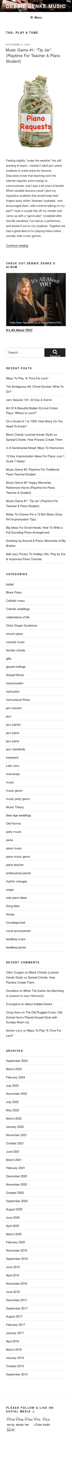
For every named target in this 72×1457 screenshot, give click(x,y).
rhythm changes (16, 881)
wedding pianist (16, 947)
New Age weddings (18, 815)
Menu (38, 17)
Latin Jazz (12, 765)
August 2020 (14, 1209)
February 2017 (15, 1324)
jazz (8, 716)
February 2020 (15, 1242)
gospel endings (16, 666)
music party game (18, 799)
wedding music (16, 939)
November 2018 (16, 1283)
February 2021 (15, 1168)
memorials (13, 774)
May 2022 (12, 1110)
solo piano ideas (16, 897)
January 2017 (15, 1333)
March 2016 (14, 1349)
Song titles (13, 906)
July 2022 (12, 1102)
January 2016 (15, 1357)
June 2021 (13, 1151)
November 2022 (16, 1093)
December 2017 (16, 1300)
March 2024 (14, 1069)
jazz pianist (13, 724)
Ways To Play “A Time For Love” (27, 378)
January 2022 (15, 1126)
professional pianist (18, 873)
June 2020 (13, 1217)
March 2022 (14, 1118)
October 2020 (15, 1192)
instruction (12, 691)
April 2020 (12, 1226)
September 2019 (17, 1258)
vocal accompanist (18, 930)
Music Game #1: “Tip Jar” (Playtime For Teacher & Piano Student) (33, 55)
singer (10, 889)
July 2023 (12, 1085)
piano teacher (15, 864)
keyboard (12, 757)
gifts (8, 658)
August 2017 (14, 1316)
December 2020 (16, 1176)
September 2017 (17, 1308)
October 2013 (15, 1366)
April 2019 (12, 1275)
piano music (14, 848)
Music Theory (15, 807)
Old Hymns (13, 823)
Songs (10, 914)
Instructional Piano (18, 699)
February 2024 (15, 1077)
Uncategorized (15, 922)
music (10, 782)
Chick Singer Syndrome (21, 625)
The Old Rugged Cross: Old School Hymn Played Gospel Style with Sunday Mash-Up (34, 1017)
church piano (14, 633)
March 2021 (14, 1160)
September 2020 (17, 1201)
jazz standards (15, 749)
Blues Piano (14, 592)
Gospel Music (15, 675)
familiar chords (15, 650)
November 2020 (16, 1184)
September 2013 (17, 1374)
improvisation (14, 683)
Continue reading (17, 245)
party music (13, 831)
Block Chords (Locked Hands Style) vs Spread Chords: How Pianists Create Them (32, 977)
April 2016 (12, 1341)
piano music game (18, 856)
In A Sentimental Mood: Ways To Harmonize (35, 448)
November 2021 (16, 1135)
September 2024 (17, 1060)
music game (14, 790)
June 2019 (13, 1267)
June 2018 (13, 1292)
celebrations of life (17, 617)
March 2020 (14, 1234)
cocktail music (15, 642)
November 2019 (16, 1250)
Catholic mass (15, 600)
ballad (10, 584)
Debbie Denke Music (36, 6)
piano (9, 840)
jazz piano (12, 733)
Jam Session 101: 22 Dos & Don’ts (29, 400)
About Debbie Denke (38, 1004)
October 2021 (15, 1143)
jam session (14, 708)
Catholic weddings (18, 609)
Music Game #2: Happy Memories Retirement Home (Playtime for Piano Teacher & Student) (30, 487)
